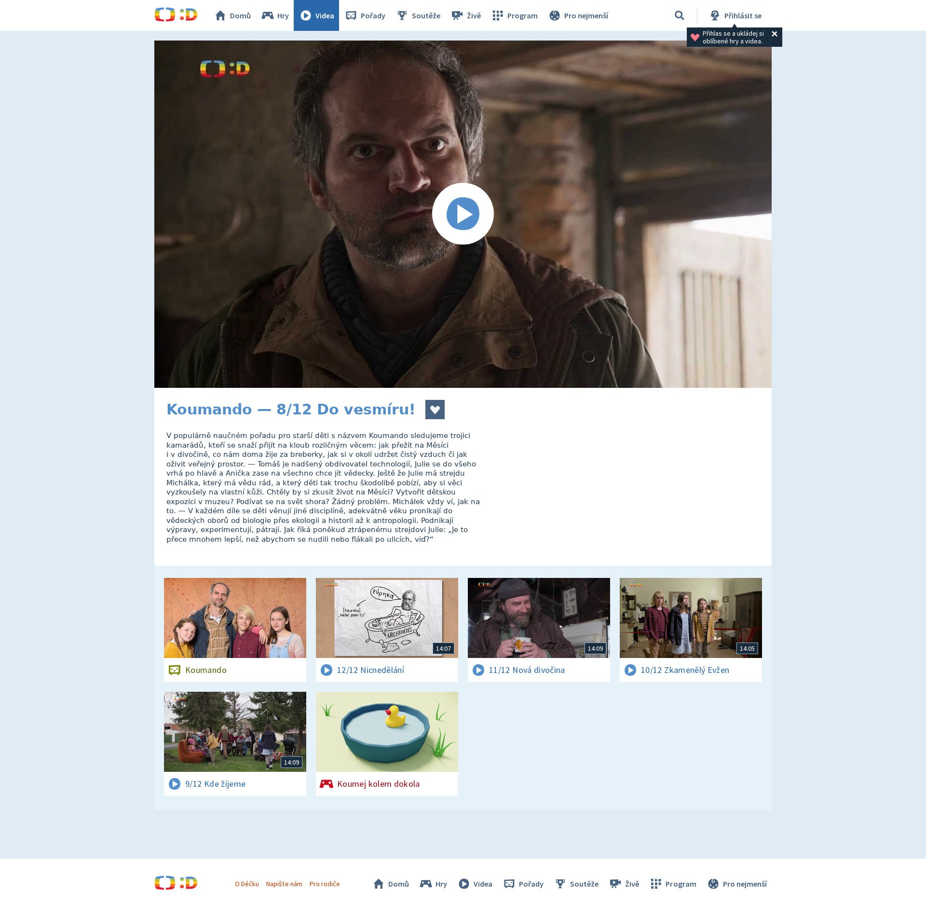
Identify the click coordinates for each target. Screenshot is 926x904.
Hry (283, 15)
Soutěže (426, 15)
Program (522, 15)
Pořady (373, 15)
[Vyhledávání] (679, 15)
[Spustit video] (463, 214)
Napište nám (284, 883)
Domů (240, 15)
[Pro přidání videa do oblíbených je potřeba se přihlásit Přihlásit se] (435, 409)
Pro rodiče (325, 883)
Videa (324, 15)
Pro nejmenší (586, 15)
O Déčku (247, 883)
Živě (474, 15)
